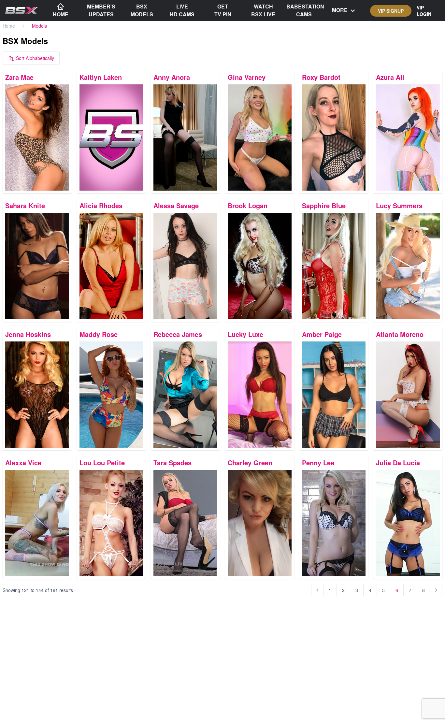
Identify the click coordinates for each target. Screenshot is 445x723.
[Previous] (317, 590)
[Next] (436, 590)
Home (9, 25)
